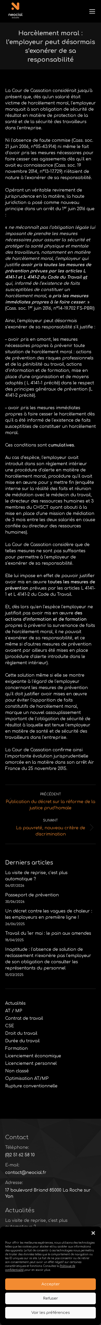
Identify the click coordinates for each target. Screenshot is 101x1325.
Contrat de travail (24, 1018)
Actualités (15, 1003)
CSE (9, 1026)
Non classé (17, 1071)
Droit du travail (21, 1033)
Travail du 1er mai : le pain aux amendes (48, 933)
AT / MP (13, 1011)
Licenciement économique (33, 1056)
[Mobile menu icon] (92, 11)
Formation (16, 1048)
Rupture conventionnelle (31, 1086)
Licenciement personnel (31, 1063)
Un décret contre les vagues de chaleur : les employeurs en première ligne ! (48, 914)
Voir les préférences (50, 1312)
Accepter (50, 1284)
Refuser (50, 1298)
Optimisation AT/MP (27, 1078)
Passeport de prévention (32, 895)
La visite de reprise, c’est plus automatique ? (36, 875)
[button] (93, 1233)
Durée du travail (22, 1041)
